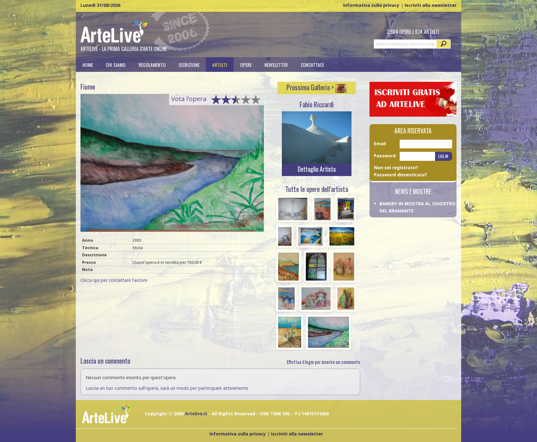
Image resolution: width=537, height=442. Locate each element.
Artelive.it (196, 413)
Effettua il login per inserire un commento (323, 362)
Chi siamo (116, 64)
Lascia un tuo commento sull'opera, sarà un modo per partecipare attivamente (167, 388)
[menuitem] (87, 64)
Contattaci (312, 64)
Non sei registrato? (396, 167)
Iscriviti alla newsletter (431, 5)
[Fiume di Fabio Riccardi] (172, 165)
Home (87, 64)
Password (385, 156)
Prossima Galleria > (311, 87)
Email (380, 144)
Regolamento (152, 64)
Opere (246, 64)
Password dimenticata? (400, 175)
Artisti (219, 64)
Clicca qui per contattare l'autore (114, 280)
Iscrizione (189, 64)
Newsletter (276, 64)
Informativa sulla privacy (371, 5)
